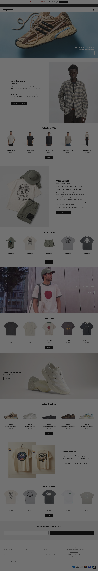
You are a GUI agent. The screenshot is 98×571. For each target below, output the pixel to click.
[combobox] (25, 288)
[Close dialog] (76, 267)
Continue (34, 293)
